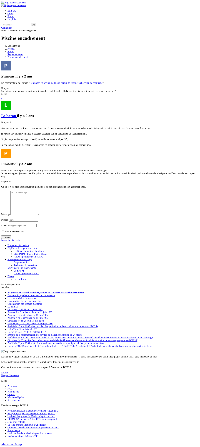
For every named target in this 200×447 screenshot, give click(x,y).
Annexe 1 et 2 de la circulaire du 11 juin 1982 (30, 312)
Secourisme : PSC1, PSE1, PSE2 (30, 253)
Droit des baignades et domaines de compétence (31, 295)
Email (4, 225)
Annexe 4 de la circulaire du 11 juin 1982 (28, 318)
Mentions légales (16, 397)
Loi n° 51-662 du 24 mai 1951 (23, 329)
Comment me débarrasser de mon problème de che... (33, 427)
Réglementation (15, 54)
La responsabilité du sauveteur (22, 298)
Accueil (11, 48)
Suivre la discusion (14, 231)
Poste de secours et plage (20, 259)
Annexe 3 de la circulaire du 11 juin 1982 (28, 315)
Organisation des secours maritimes (25, 303)
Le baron (9, 116)
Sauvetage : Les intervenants (22, 268)
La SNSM (19, 270)
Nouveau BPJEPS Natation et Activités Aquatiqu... (33, 410)
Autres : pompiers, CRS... (26, 273)
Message (5, 214)
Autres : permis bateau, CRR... (29, 256)
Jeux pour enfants (16, 422)
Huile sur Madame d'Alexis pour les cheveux (30, 433)
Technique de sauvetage (25, 265)
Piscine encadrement (18, 57)
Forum (11, 51)
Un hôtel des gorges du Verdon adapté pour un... (31, 416)
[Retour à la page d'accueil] (13, 2)
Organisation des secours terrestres (24, 301)
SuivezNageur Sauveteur (10, 374)
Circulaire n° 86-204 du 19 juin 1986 (26, 320)
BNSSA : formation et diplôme (29, 251)
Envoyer (6, 237)
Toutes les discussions (18, 245)
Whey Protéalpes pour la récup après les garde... (31, 413)
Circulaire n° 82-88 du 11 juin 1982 (25, 309)
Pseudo (4, 219)
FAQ (10, 388)
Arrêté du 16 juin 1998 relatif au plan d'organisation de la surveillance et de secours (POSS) (53, 326)
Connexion (6, 27)
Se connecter (14, 400)
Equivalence (14, 430)
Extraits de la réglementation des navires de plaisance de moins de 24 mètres (45, 334)
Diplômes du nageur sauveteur (23, 248)
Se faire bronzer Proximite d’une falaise (27, 424)
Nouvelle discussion (11, 240)
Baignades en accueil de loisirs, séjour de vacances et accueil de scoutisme (66, 83)
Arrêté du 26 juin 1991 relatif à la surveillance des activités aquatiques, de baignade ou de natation (56, 343)
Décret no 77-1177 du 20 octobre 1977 (27, 332)
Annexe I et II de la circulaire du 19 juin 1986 (30, 323)
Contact (11, 394)
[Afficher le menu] (13, 5)
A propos (12, 386)
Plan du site (13, 391)
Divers (11, 276)
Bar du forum (20, 279)
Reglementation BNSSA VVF (23, 436)
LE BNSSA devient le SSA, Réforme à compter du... (34, 419)
